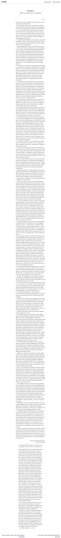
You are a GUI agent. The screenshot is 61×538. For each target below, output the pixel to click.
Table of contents (56, 2)
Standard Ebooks (3, 1)
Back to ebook (48, 2)
